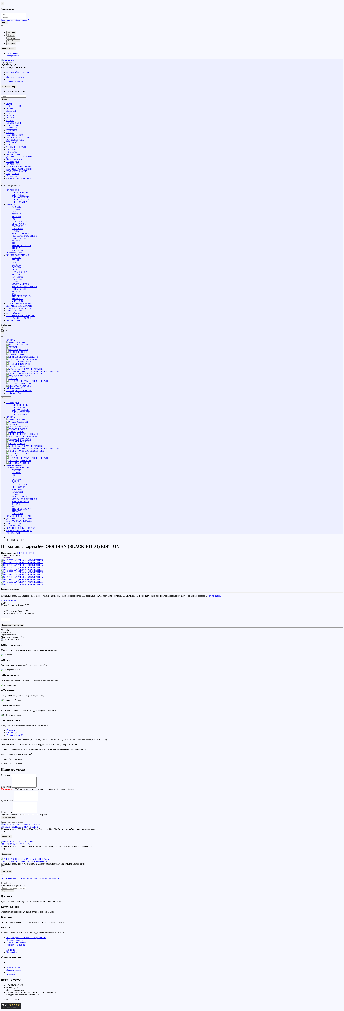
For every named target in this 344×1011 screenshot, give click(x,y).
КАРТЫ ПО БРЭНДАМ (17, 255)
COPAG (10, 120)
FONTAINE (11, 128)
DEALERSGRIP (13, 123)
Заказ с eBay (13, 313)
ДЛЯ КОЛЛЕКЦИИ (21, 197)
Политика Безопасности (17, 942)
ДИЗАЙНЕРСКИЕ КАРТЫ (19, 157)
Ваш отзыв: (6, 787)
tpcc (3, 878)
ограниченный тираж (15, 878)
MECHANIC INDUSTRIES (18, 137)
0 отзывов (5, 558)
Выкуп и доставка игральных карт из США (26, 937)
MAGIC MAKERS (14, 135)
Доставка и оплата (14, 940)
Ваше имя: (6, 775)
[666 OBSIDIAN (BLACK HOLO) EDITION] (22, 560)
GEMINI (10, 132)
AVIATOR (11, 111)
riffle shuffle (31, 878)
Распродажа (11, 176)
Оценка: (5, 815)
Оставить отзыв (8, 817)
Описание (11, 730)
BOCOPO (10, 118)
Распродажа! (14, 253)
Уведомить (6, 837)
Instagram (11, 44)
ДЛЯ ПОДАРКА (19, 202)
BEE (8, 113)
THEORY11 (11, 149)
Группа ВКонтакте (15, 82)
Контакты (11, 38)
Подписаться (7, 891)
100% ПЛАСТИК (14, 106)
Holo (59, 878)
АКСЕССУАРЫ (13, 154)
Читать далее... (214, 596)
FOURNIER (11, 130)
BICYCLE (11, 116)
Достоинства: (7, 800)
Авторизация (12, 56)
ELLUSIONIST (13, 125)
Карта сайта (11, 952)
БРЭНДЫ (10, 204)
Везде (9, 103)
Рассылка (10, 975)
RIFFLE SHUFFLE (15, 140)
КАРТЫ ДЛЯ (12, 161)
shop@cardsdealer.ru (15, 77)
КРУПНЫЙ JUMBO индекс (19, 169)
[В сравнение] (2, 857)
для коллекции (44, 878)
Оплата (11, 35)
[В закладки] (2, 834)
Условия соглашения (15, 945)
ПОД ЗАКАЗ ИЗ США (16, 171)
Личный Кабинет (14, 967)
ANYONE (11, 108)
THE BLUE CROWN (16, 147)
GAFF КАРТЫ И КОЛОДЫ (19, 178)
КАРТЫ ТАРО (13, 164)
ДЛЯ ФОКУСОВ (20, 192)
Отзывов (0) (11, 732)
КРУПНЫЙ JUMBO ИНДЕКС (20, 315)
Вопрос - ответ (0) (14, 735)
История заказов (14, 970)
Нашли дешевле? (9, 600)
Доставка (11, 32)
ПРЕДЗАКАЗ (12, 173)
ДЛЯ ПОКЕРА (18, 195)
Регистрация (7, 20)
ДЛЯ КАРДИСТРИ (21, 199)
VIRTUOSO (11, 152)
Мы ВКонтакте (13, 41)
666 (54, 878)
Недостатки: (6, 812)
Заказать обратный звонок (18, 72)
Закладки (10, 972)
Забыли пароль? (21, 20)
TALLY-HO (11, 142)
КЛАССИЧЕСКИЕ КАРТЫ (19, 166)
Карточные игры (14, 159)
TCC (8, 145)
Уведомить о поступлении (12, 625)
